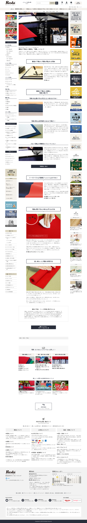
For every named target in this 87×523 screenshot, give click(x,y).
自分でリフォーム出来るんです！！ (11, 238)
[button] (27, 3)
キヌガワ (8, 74)
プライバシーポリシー (28, 493)
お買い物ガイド (27, 426)
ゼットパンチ (9, 79)
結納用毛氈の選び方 (57, 365)
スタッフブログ (9, 278)
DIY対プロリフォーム (10, 287)
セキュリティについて (39, 493)
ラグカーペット (10, 160)
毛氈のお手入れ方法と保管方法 (43, 369)
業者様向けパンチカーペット (11, 148)
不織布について (10, 135)
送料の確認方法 (10, 456)
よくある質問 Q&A (37, 426)
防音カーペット (10, 162)
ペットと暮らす (9, 244)
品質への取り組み (50, 493)
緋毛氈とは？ (22, 366)
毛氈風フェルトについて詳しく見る (52, 196)
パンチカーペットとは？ (11, 126)
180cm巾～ (9, 53)
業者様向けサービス (47, 426)
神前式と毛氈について (57, 366)
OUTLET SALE (9, 233)
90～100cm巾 (9, 49)
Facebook (54, 499)
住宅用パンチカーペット (11, 95)
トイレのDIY (9, 242)
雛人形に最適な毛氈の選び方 (59, 368)
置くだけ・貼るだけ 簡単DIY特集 (11, 261)
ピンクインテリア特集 (10, 249)
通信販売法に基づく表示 (59, 426)
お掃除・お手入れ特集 (10, 258)
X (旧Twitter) (40, 499)
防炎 (7, 103)
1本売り (8, 47)
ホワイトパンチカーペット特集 (11, 116)
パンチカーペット (37, 11)
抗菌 (7, 107)
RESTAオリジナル (10, 65)
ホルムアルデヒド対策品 (11, 105)
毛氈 (44, 11)
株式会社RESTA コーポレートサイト (13, 475)
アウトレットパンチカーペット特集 (11, 84)
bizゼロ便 (24, 461)
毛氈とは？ (47, 80)
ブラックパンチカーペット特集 (11, 120)
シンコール (9, 67)
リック (8, 69)
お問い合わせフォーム (35, 480)
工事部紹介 (8, 289)
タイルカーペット (10, 156)
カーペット (30, 11)
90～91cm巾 (9, 56)
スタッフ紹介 (9, 276)
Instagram (27, 499)
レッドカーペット (10, 114)
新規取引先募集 (60, 493)
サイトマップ (68, 493)
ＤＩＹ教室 (8, 282)
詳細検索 (52, 2)
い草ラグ (8, 164)
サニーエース (9, 81)
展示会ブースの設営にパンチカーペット (11, 133)
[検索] (56, 3)
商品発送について (10, 446)
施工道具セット (9, 253)
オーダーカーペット (11, 158)
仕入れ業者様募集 (10, 291)
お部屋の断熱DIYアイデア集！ (11, 269)
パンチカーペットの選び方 (11, 144)
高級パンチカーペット (11, 91)
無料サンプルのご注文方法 (63, 454)
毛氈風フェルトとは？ (24, 368)
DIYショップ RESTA (23, 11)
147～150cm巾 (10, 51)
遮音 (7, 99)
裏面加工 (8, 101)
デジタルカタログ (10, 251)
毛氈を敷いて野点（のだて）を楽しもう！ (43, 367)
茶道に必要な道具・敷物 (41, 365)
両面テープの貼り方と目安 (11, 141)
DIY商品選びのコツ (10, 285)
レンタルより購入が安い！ (11, 138)
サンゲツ (8, 71)
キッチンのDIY (9, 240)
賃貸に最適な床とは (10, 263)
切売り (8, 54)
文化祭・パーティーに (11, 128)
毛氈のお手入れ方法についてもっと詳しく (35, 251)
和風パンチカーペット (24, 370)
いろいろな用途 (10, 130)
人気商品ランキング (10, 235)
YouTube (11, 499)
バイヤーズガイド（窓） (11, 247)
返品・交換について (62, 444)
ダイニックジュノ (10, 72)
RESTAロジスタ (9, 280)
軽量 (7, 109)
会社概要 (19, 493)
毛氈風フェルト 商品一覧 (50, 198)
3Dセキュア (36, 449)
